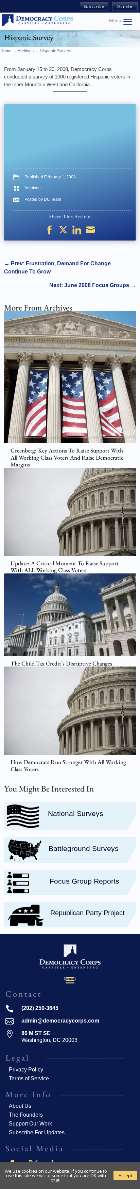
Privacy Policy (26, 1069)
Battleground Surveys (84, 848)
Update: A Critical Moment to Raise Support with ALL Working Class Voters (65, 567)
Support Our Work (30, 1123)
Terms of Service (29, 1078)
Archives (32, 187)
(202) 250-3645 (39, 1008)
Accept (125, 1175)
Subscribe (94, 6)
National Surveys (75, 813)
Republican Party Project (87, 913)
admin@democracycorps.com (60, 1021)
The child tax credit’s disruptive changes (61, 663)
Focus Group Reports (84, 881)
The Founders (26, 1115)
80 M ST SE (36, 1033)
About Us (20, 1106)
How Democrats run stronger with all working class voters (68, 765)
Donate (125, 6)
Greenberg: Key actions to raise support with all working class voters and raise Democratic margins (67, 457)
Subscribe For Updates (37, 1132)
